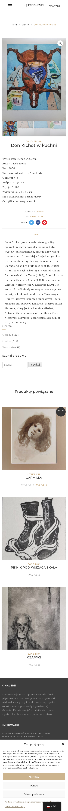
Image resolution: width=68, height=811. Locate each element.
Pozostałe (8, 347)
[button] (63, 744)
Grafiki (26, 25)
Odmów (34, 785)
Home (15, 25)
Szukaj (35, 364)
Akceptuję (34, 776)
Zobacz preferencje (34, 794)
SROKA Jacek (37, 216)
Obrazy (6, 334)
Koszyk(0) (54, 6)
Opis (35, 234)
